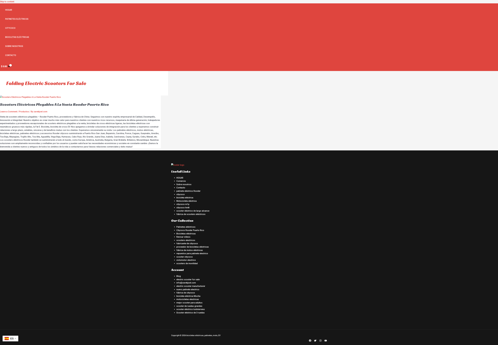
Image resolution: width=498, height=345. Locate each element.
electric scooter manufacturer (190, 286)
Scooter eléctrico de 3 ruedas (190, 312)
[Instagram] (320, 341)
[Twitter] (315, 341)
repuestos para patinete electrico (192, 253)
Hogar (8, 10)
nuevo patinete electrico (187, 289)
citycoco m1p (182, 204)
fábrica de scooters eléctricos (190, 214)
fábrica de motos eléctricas (189, 250)
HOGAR (179, 178)
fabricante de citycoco (187, 243)
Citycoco (10, 28)
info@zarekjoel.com (186, 283)
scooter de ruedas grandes (189, 306)
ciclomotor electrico (186, 260)
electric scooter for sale (188, 279)
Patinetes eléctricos (16, 19)
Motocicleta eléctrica (186, 201)
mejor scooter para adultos (189, 302)
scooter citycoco (184, 257)
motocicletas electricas (187, 299)
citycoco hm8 (182, 207)
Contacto (10, 55)
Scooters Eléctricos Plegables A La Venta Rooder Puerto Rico (54, 104)
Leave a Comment (8, 111)
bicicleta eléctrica (184, 197)
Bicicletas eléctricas (17, 37)
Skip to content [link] (7, 1)
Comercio (181, 181)
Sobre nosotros (14, 46)
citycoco (180, 194)
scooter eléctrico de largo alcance (192, 211)
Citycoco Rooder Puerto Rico (190, 230)
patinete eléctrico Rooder (188, 191)
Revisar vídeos (183, 237)
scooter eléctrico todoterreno (190, 309)
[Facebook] (310, 341)
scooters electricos (185, 240)
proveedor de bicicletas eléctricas (192, 247)
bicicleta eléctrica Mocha (188, 296)
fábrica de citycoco (185, 292)
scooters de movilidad (187, 263)
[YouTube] (325, 341)
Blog (178, 276)
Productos (24, 111)
